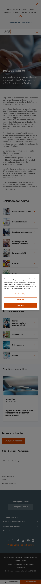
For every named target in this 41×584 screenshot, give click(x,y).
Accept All (20, 305)
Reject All (20, 299)
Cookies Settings (20, 294)
